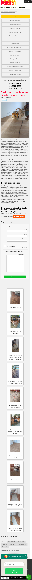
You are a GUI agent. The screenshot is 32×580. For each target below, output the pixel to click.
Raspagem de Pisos (15, 55)
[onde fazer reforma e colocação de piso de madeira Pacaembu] (15, 344)
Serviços (15, 16)
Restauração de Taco (15, 74)
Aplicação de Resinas (15, 24)
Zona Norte (4, 546)
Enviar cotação (15, 277)
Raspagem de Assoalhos (15, 51)
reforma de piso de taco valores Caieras (15, 406)
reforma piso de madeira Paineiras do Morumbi (15, 382)
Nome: (25, 229)
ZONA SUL (12, 544)
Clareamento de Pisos (15, 32)
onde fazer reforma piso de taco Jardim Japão (15, 529)
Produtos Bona (15, 43)
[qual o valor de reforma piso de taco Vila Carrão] (15, 493)
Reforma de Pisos (15, 62)
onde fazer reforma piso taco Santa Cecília (15, 480)
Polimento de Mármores (15, 39)
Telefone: (24, 239)
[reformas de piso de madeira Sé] (15, 320)
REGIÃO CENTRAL (12, 541)
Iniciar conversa (14, 571)
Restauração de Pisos (15, 70)
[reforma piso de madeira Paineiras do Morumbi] (15, 370)
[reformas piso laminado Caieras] (15, 444)
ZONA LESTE (21, 541)
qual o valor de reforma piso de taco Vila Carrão (15, 505)
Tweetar (4, 100)
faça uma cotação (19, 216)
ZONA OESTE (5, 544)
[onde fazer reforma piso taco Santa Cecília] (15, 468)
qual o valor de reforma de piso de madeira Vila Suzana (15, 431)
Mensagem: (21, 254)
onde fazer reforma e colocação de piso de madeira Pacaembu (15, 357)
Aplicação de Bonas (15, 20)
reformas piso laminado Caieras (15, 456)
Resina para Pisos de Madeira (15, 66)
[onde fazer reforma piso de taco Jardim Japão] (15, 517)
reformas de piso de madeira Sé (15, 332)
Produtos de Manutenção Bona (15, 47)
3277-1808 (5, 7)
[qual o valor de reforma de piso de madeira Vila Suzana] (15, 418)
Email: (25, 234)
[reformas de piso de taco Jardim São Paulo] (15, 296)
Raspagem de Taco (15, 59)
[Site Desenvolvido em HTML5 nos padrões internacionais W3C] (5, 578)
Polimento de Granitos (15, 36)
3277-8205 (13, 7)
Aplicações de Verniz (15, 28)
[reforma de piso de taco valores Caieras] (15, 394)
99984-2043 (22, 7)
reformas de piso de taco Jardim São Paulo (15, 308)
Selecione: (4, 541)
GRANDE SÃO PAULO (21, 544)
